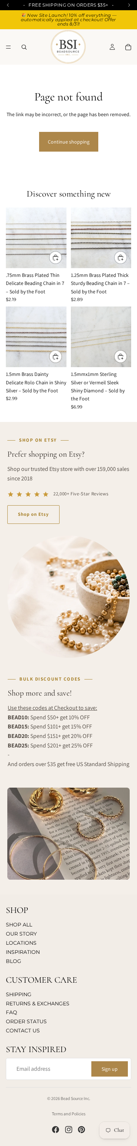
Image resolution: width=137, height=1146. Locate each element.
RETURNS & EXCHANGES (37, 1003)
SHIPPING (18, 994)
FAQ (11, 1012)
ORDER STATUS (26, 1021)
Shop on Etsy (33, 514)
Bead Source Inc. (75, 1098)
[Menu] (8, 47)
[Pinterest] (81, 1129)
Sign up (110, 1068)
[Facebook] (55, 1129)
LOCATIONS (21, 943)
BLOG (13, 960)
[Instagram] (68, 1129)
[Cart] (128, 47)
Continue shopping (69, 141)
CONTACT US (23, 1030)
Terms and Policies (68, 1113)
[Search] (24, 47)
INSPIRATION (23, 951)
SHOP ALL (19, 924)
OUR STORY (21, 933)
